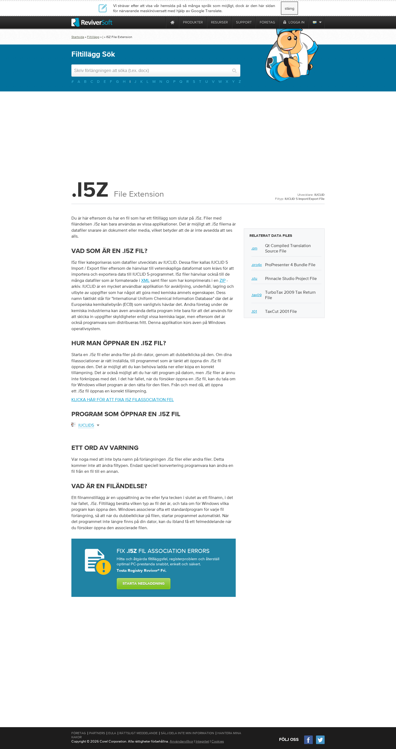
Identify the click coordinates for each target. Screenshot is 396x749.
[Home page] (172, 22)
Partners (97, 733)
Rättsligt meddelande (138, 733)
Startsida (77, 37)
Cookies (217, 741)
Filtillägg (93, 37)
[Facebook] (308, 743)
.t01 (254, 311)
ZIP (222, 280)
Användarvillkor (181, 741)
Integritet (202, 741)
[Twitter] (320, 743)
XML (145, 280)
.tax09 (256, 295)
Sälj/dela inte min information (187, 733)
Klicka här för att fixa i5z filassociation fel (122, 399)
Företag (78, 733)
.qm (254, 248)
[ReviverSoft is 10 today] (160, 22)
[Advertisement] (198, 134)
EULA (112, 733)
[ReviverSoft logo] (91, 22)
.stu (254, 278)
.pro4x (256, 264)
